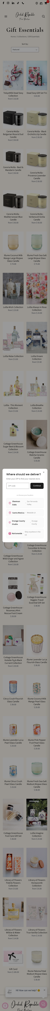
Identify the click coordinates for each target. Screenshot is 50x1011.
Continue (37, 485)
